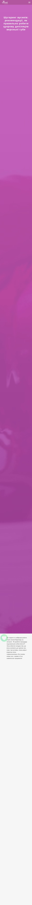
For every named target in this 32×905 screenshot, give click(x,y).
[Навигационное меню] (29, 2)
